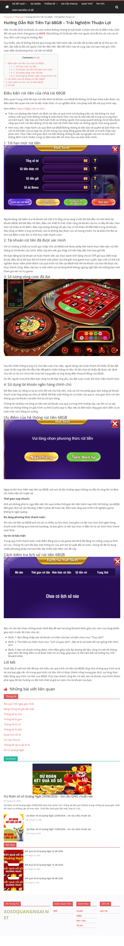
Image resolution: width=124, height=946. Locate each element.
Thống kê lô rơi (12, 724)
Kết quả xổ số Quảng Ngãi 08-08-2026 (44, 878)
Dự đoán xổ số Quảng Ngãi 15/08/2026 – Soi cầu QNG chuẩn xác (58, 829)
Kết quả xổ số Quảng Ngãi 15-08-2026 (44, 864)
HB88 (79, 915)
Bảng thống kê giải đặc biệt (19, 709)
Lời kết (10, 85)
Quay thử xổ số (12, 734)
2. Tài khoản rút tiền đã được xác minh (30, 69)
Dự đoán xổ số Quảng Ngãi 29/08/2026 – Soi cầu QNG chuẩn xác (48, 796)
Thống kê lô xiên (13, 729)
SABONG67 (6, 940)
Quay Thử (87, 3)
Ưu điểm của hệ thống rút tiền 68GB (25, 79)
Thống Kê (49, 3)
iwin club (81, 920)
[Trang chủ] (7, 7)
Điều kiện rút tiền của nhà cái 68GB (24, 63)
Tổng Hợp (19, 17)
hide (36, 57)
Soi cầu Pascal (12, 739)
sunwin (36, 944)
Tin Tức (100, 3)
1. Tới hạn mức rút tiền (23, 66)
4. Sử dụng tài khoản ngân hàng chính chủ (32, 75)
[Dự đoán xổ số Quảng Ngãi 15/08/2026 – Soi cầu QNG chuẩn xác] (14, 829)
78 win (79, 925)
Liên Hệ (103, 910)
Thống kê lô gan (13, 719)
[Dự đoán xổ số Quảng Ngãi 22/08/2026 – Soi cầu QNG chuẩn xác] (14, 816)
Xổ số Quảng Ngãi (14, 750)
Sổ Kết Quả (18, 3)
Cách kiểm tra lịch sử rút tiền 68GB (24, 82)
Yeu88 (79, 910)
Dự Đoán (36, 3)
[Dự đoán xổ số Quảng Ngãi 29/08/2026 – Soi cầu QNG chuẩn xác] (62, 765)
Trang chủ (8, 17)
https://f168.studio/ (29, 936)
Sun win (19, 940)
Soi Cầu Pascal (69, 3)
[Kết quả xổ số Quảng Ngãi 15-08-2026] (14, 865)
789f (55, 910)
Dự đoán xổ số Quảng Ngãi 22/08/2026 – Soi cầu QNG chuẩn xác (58, 815)
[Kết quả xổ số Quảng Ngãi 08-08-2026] (14, 878)
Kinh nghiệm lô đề (23, 10)
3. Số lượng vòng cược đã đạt (26, 72)
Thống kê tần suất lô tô (17, 745)
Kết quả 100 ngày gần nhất (19, 704)
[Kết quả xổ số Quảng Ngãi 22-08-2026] (14, 851)
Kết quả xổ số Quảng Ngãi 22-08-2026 (44, 851)
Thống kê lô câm (13, 714)
